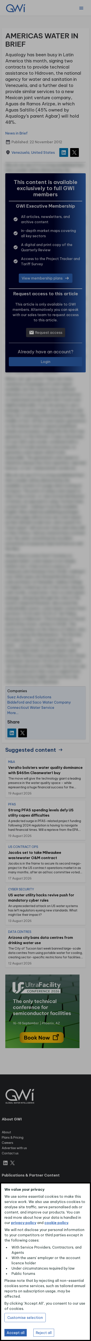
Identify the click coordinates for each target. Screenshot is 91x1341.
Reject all (44, 1332)
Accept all (16, 1332)
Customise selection (25, 1317)
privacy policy (23, 1223)
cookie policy (56, 1223)
